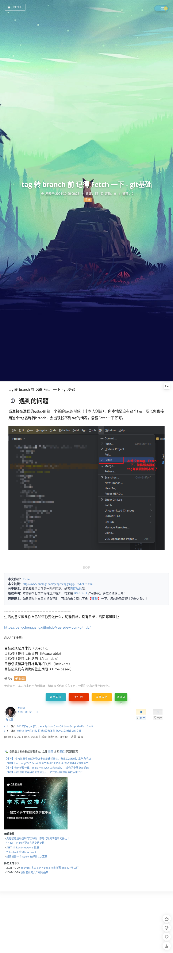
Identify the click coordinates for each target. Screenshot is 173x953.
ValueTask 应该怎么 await (21, 852)
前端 (22, 678)
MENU (17, 7)
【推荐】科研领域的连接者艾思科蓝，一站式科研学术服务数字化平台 (43, 772)
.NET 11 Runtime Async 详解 (22, 847)
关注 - (33, 712)
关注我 (78, 697)
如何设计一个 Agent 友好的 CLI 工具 (26, 856)
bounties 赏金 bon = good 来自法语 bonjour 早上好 (49, 868)
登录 (50, 751)
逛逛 (62, 751)
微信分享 (121, 698)
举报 (80, 737)
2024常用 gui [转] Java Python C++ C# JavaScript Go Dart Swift (55, 726)
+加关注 (9, 719)
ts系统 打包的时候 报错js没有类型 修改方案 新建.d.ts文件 (49, 731)
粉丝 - (23, 712)
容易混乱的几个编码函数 (34, 872)
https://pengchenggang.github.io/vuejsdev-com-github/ (47, 627)
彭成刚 (21, 708)
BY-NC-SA (80, 593)
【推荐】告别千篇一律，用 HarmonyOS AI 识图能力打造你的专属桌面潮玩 (46, 768)
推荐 (94, 598)
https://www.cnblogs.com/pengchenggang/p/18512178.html (58, 584)
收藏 (73, 737)
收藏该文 (102, 697)
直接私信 (76, 588)
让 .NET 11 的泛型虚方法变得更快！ (26, 843)
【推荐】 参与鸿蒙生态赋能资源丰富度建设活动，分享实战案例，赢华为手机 (47, 759)
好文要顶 (56, 697)
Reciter (26, 579)
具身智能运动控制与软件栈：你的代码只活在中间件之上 (38, 838)
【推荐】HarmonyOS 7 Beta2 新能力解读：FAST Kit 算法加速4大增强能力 (46, 763)
